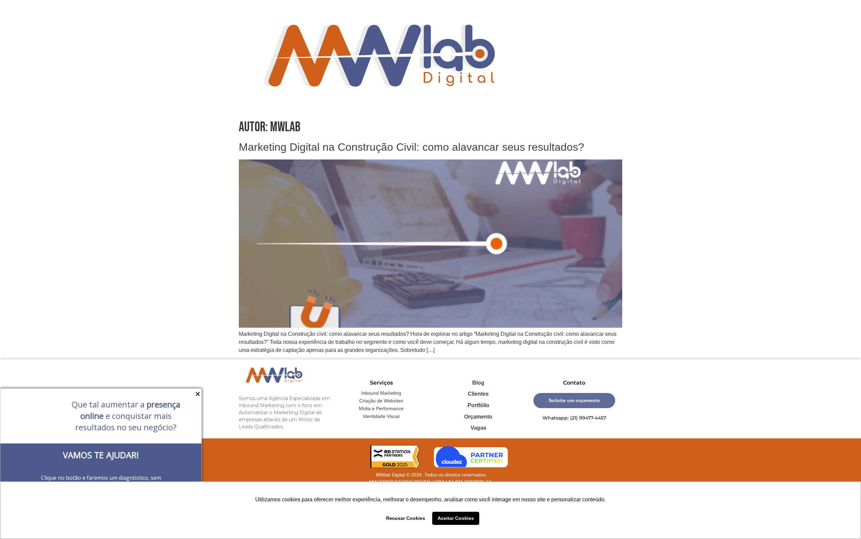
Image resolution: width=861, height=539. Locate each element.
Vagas (478, 428)
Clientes (478, 394)
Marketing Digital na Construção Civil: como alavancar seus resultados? (411, 147)
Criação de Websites (381, 400)
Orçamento (478, 417)
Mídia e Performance (381, 408)
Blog (478, 383)
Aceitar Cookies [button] (456, 518)
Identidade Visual (381, 416)
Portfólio (478, 405)
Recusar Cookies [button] (405, 518)
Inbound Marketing (381, 393)
